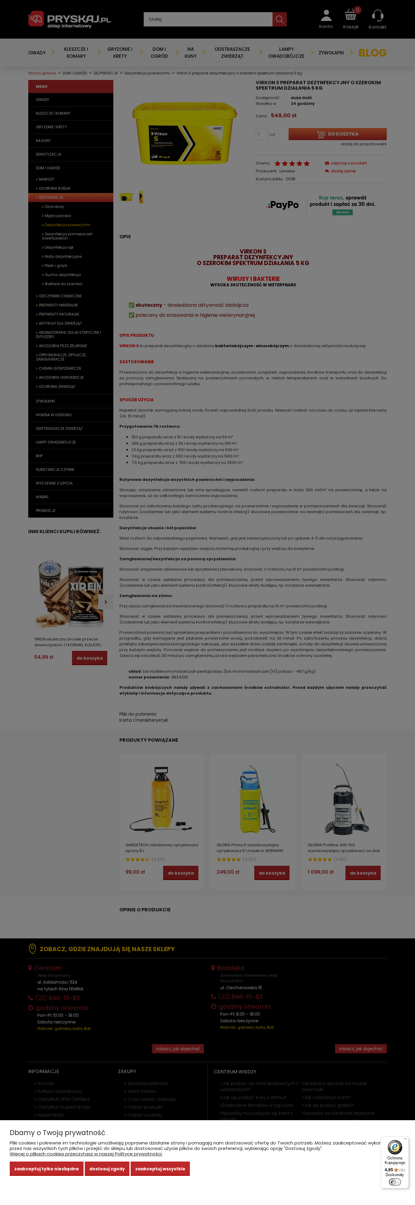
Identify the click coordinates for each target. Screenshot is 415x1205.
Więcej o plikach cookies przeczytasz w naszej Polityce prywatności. (86, 1154)
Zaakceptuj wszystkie (160, 1169)
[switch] (395, 1182)
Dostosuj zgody (107, 1169)
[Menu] (405, 1140)
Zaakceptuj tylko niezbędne (46, 1169)
